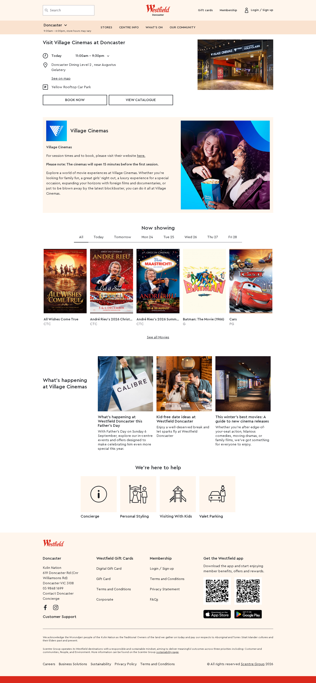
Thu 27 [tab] (212, 237)
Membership (228, 10)
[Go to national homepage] (53, 542)
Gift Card (103, 579)
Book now (75, 100)
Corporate (104, 599)
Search (55, 10)
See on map (61, 78)
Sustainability (101, 664)
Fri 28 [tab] (232, 237)
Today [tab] (99, 237)
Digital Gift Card (108, 568)
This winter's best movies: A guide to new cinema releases (242, 419)
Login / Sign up (162, 568)
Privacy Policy (126, 664)
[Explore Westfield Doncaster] (158, 10)
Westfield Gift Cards (114, 558)
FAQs (154, 599)
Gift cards (205, 10)
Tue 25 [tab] (168, 237)
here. (141, 155)
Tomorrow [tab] (122, 237)
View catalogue (141, 100)
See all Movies (158, 337)
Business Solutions (73, 664)
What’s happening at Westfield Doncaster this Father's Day (120, 421)
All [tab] (81, 237)
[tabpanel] (158, 292)
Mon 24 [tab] (147, 237)
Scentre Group (253, 664)
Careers (49, 664)
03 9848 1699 (53, 588)
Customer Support (59, 617)
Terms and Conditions (113, 589)
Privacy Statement (165, 589)
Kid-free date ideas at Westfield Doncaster (176, 419)
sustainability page (167, 652)
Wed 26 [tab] (190, 237)
